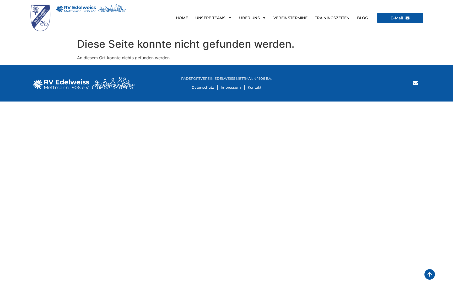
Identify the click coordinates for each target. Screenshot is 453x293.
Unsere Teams (210, 17)
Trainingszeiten (332, 17)
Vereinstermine (290, 17)
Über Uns (249, 17)
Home (182, 17)
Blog (362, 17)
